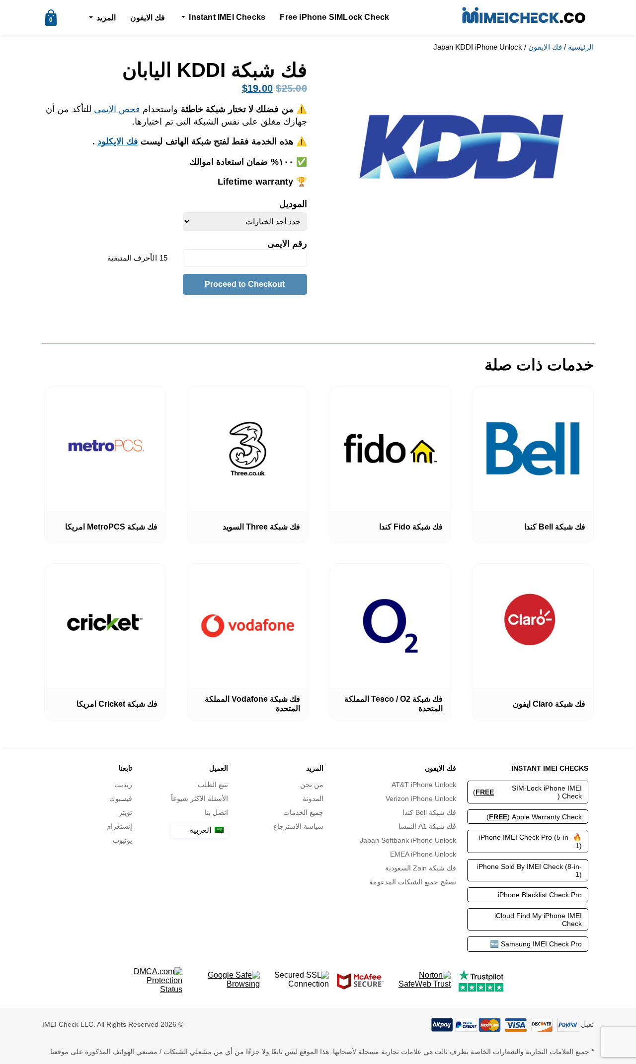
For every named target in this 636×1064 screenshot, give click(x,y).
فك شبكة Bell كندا (429, 812)
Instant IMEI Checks (227, 17)
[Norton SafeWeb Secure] (421, 980)
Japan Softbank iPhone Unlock (408, 840)
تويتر (125, 812)
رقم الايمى (286, 244)
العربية (201, 830)
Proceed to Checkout (245, 284)
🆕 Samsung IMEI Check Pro (536, 944)
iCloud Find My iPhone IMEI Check (538, 920)
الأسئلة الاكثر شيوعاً (199, 798)
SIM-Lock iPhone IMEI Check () (527, 792)
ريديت (123, 785)
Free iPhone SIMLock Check (334, 17)
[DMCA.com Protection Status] (157, 980)
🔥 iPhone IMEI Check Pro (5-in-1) (530, 841)
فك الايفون (147, 17)
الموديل (293, 204)
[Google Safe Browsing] (225, 980)
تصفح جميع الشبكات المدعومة (412, 882)
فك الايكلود (117, 141)
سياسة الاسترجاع (298, 826)
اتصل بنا (216, 812)
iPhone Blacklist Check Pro (540, 895)
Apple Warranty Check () (534, 817)
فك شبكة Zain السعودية (420, 868)
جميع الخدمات (303, 812)
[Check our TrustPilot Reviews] (481, 980)
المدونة (313, 798)
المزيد (106, 17)
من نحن (311, 785)
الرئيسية (581, 47)
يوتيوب (122, 840)
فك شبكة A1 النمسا (427, 826)
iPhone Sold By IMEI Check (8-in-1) (529, 870)
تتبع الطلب (213, 785)
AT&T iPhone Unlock (424, 785)
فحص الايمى (117, 109)
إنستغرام (119, 826)
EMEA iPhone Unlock (423, 854)
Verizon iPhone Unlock (421, 798)
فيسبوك (120, 798)
